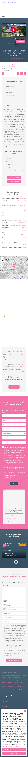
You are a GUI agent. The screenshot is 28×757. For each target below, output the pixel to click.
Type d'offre (5, 600)
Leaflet (13, 278)
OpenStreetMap (19, 278)
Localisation (5, 608)
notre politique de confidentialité (10, 746)
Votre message (7, 442)
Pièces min (6, 621)
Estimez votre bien (6, 699)
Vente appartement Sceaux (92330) (11, 677)
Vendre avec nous (6, 701)
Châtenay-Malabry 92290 (8, 66)
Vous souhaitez (5, 437)
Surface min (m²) (7, 617)
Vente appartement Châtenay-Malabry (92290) (14, 675)
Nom (4, 420)
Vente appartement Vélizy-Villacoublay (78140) (14, 686)
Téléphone (5, 429)
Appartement (9, 65)
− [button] (2, 261)
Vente (3, 65)
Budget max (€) (7, 613)
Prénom (5, 415)
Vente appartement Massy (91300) (10, 680)
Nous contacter (6, 706)
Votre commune (7, 433)
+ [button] (2, 258)
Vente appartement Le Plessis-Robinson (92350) (12, 683)
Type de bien (5, 604)
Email (4, 424)
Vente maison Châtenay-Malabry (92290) (12, 689)
